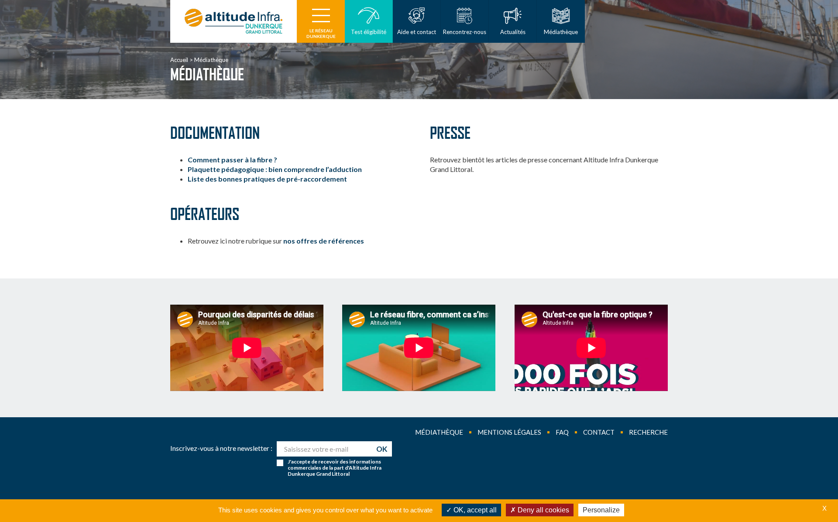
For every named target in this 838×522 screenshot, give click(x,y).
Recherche (648, 432)
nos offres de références (323, 241)
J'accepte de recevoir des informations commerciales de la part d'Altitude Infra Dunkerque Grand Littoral (334, 468)
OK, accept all (474, 510)
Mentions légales (509, 432)
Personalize (601, 510)
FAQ (562, 432)
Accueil (179, 59)
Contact (599, 432)
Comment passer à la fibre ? (232, 159)
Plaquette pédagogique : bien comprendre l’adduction (275, 169)
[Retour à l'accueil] (233, 21)
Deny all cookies (542, 510)
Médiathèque (439, 432)
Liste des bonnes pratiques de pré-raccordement (267, 179)
